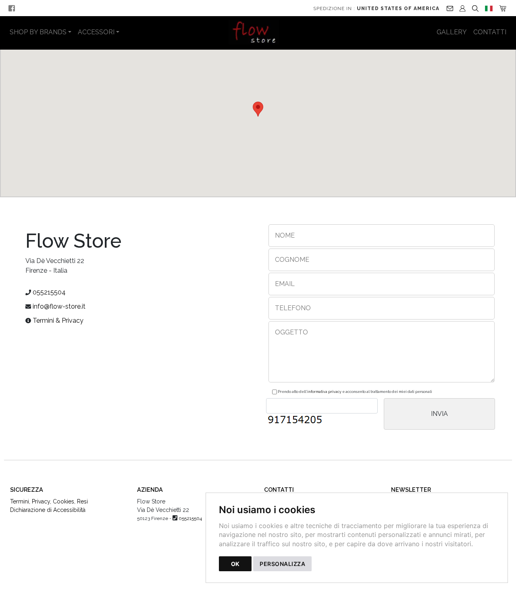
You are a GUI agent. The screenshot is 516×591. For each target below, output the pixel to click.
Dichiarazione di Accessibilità (47, 510)
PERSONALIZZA (282, 563)
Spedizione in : (376, 8)
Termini (19, 501)
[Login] (462, 8)
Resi (82, 501)
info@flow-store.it (59, 306)
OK (235, 563)
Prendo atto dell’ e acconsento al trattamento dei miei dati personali (354, 392)
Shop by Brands (38, 32)
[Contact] (449, 8)
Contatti (489, 32)
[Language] (489, 8)
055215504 (49, 292)
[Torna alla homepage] (258, 32)
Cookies (63, 501)
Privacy (41, 501)
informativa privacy (324, 392)
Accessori (96, 32)
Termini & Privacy (58, 320)
